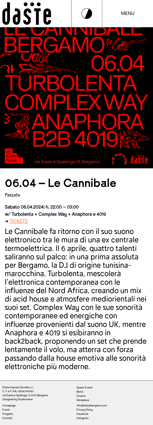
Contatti (7, 418)
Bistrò (79, 391)
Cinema (80, 396)
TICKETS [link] (19, 221)
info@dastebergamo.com (91, 405)
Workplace (82, 400)
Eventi (6, 409)
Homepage (9, 405)
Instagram (82, 418)
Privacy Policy (84, 409)
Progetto (7, 414)
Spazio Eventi (84, 387)
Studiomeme (25, 399)
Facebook (82, 414)
